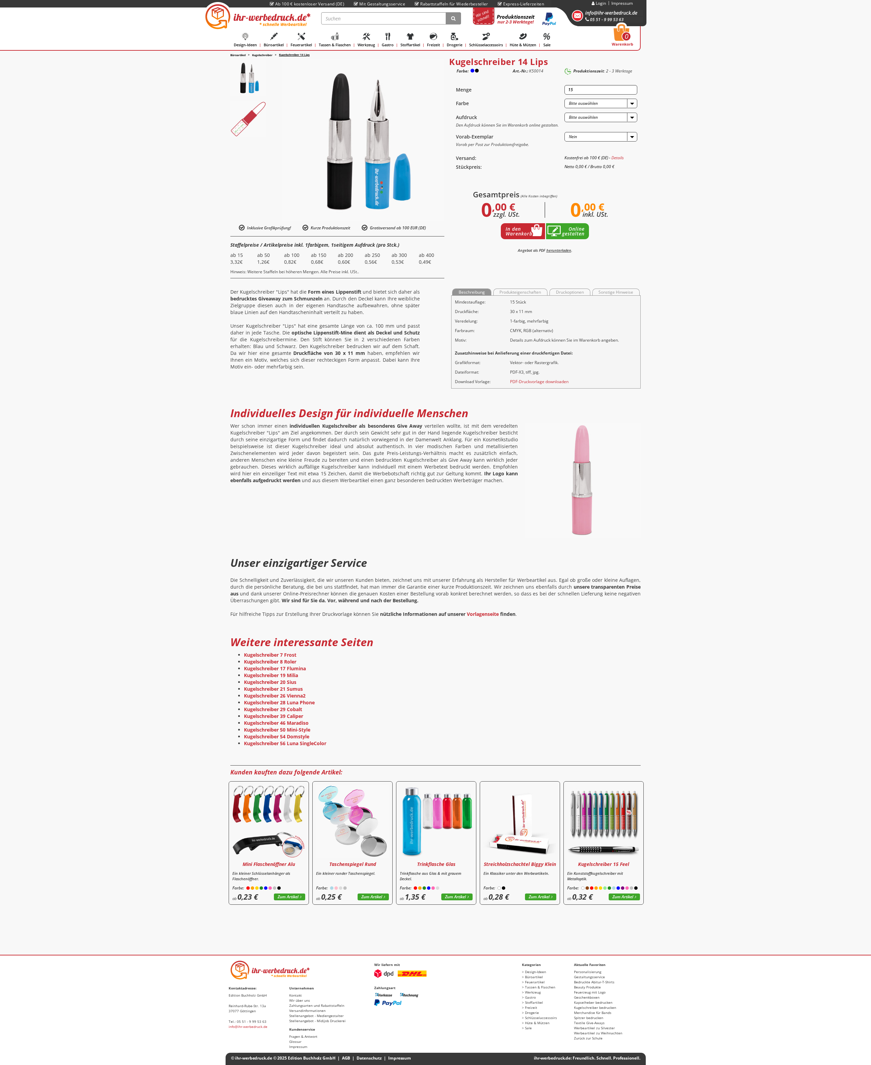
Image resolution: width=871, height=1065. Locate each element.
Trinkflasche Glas (436, 864)
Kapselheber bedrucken (593, 1002)
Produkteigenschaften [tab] (520, 292)
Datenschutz (369, 1058)
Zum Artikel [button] (288, 897)
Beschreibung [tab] (472, 292)
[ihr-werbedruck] (257, 17)
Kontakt (295, 995)
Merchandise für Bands (592, 1012)
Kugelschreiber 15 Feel (603, 864)
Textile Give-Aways (589, 1022)
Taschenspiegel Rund (352, 864)
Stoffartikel (410, 44)
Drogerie (454, 44)
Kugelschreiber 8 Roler (270, 661)
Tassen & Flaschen (335, 44)
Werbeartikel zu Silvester (594, 1028)
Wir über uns (299, 1000)
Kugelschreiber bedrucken (595, 1007)
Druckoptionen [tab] (570, 292)
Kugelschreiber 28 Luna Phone (279, 702)
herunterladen (558, 250)
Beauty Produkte (587, 987)
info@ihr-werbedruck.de (611, 13)
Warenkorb (622, 37)
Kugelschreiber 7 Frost (270, 655)
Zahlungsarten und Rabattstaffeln (316, 1005)
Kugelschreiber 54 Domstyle (276, 736)
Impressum (622, 3)
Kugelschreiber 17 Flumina (275, 668)
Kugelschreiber (262, 55)
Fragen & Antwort (303, 1036)
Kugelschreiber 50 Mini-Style (277, 729)
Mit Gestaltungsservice (382, 4)
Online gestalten (573, 231)
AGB (346, 1058)
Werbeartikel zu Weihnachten (598, 1033)
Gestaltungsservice (589, 976)
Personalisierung (587, 971)
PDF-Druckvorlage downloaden (539, 381)
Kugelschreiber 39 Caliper (273, 716)
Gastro (388, 44)
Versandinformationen (307, 1010)
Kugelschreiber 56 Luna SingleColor (285, 743)
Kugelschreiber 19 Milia (271, 675)
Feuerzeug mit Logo (590, 992)
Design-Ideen (245, 44)
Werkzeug (366, 44)
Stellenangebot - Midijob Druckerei (317, 1020)
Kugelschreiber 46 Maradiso (276, 723)
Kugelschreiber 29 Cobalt (273, 709)
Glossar (295, 1041)
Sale (546, 44)
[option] (248, 78)
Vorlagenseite (483, 614)
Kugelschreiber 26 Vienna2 (275, 695)
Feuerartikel (301, 44)
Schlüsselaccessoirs (486, 44)
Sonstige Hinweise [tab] (615, 292)
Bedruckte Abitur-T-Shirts (594, 982)
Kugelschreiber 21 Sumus (273, 689)
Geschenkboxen (586, 997)
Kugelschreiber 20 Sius (270, 682)
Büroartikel (274, 44)
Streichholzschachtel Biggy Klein (520, 864)
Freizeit (433, 44)
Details (617, 158)
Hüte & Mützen (523, 44)
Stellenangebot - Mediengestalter (316, 1015)
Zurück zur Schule (588, 1038)
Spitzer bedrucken (588, 1017)
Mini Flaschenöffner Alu (269, 864)
